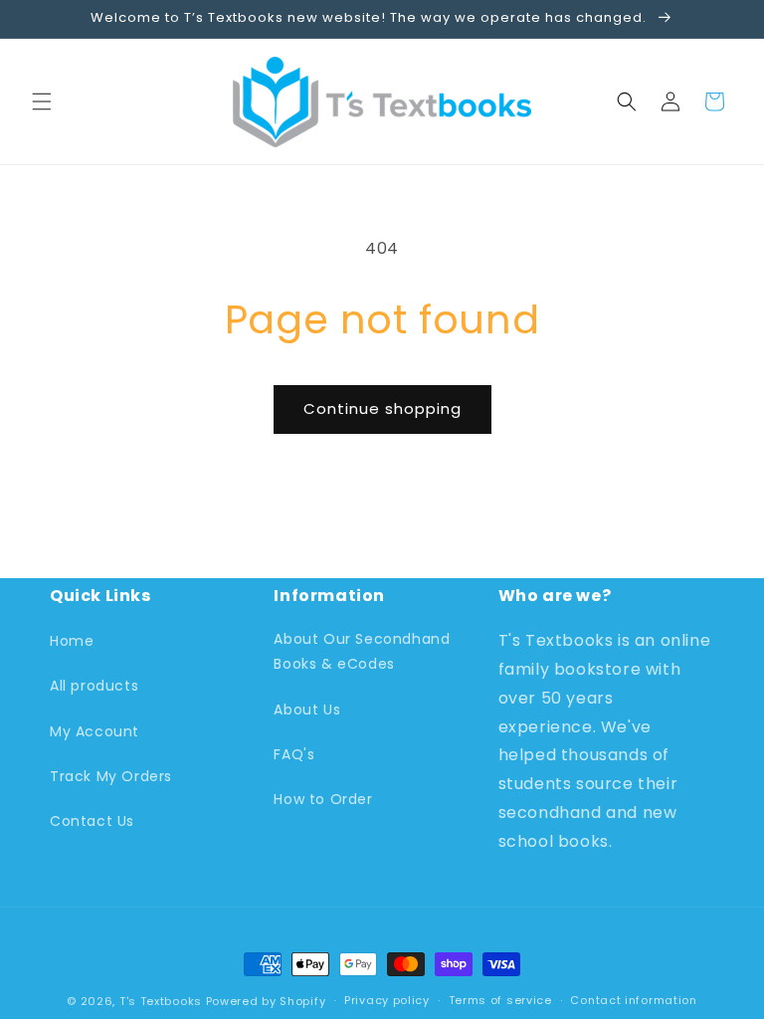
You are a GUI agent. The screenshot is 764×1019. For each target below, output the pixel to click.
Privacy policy (387, 1000)
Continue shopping (382, 408)
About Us (307, 709)
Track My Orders (111, 776)
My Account (94, 731)
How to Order (323, 799)
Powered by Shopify (266, 1001)
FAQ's (294, 754)
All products (94, 686)
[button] (42, 101)
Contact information (633, 1000)
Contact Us (92, 821)
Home (72, 641)
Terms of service (500, 1000)
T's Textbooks (160, 1001)
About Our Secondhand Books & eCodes (362, 651)
